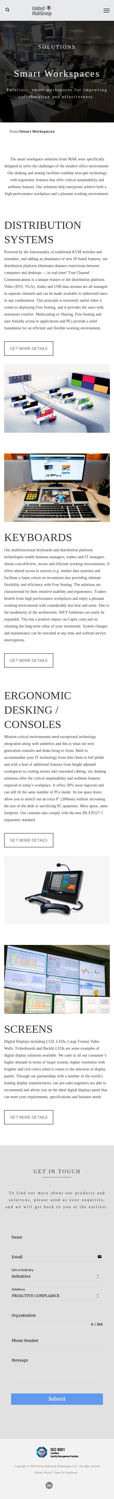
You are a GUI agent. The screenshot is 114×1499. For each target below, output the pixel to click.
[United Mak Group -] (41, 10)
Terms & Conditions (65, 1472)
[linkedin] (49, 1485)
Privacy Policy (43, 1472)
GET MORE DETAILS (29, 348)
